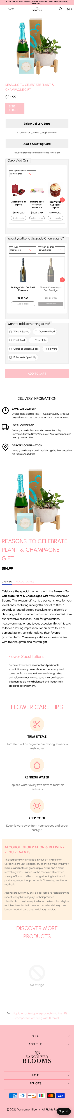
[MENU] (1, 9)
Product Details (25, 581)
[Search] (60, 9)
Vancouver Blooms (29, 1109)
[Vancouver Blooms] (37, 9)
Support (63, 1111)
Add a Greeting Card (37, 144)
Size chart (13, 108)
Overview (7, 581)
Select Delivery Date (37, 123)
